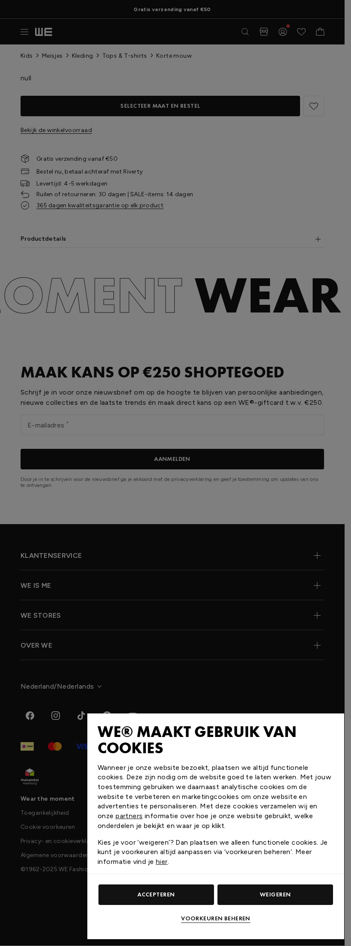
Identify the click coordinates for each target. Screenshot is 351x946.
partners (129, 816)
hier (162, 862)
